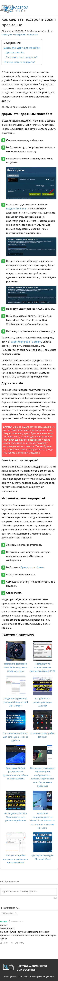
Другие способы (15, 52)
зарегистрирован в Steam (26, 341)
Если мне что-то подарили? (21, 57)
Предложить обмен (31, 567)
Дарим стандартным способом (22, 47)
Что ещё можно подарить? (19, 62)
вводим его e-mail (16, 208)
